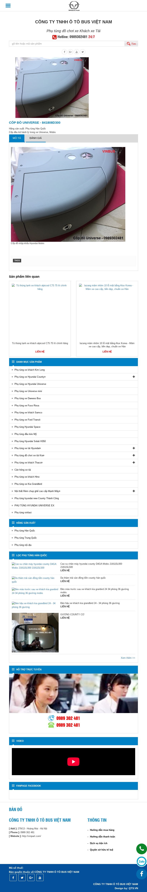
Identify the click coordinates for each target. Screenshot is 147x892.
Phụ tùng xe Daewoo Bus (28, 398)
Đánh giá (36, 138)
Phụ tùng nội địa (23, 545)
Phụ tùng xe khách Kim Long (30, 369)
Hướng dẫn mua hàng (102, 830)
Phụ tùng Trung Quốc (26, 537)
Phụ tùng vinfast (23, 512)
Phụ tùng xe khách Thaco (28, 462)
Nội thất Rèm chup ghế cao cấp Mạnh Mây (37, 491)
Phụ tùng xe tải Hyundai (27, 448)
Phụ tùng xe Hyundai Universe (30, 384)
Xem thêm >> (128, 658)
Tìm (133, 43)
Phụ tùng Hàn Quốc (25, 530)
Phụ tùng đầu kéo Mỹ (26, 434)
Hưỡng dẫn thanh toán (102, 836)
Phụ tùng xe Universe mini (28, 391)
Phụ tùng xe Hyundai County (29, 376)
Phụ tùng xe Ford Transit (27, 419)
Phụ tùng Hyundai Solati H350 (30, 441)
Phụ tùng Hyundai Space (27, 427)
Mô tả (17, 138)
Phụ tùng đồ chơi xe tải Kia (29, 455)
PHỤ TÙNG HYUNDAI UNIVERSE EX (34, 505)
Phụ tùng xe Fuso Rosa (27, 405)
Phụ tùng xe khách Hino (27, 476)
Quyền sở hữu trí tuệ (101, 849)
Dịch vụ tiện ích (98, 843)
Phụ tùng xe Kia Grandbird (28, 484)
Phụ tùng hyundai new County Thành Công (37, 498)
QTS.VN (133, 888)
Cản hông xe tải (23, 469)
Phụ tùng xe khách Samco (28, 412)
